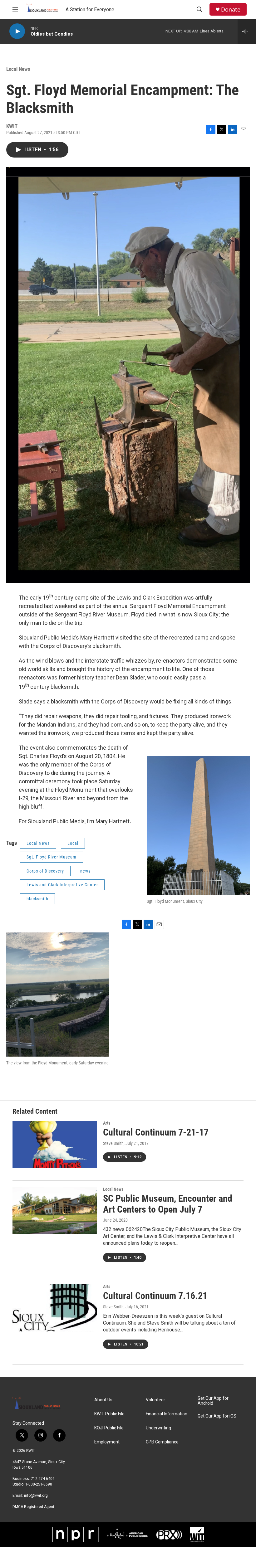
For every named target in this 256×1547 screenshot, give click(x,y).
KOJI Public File (109, 1428)
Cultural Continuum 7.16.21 (155, 1295)
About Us (103, 1400)
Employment (107, 1442)
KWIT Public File (109, 1414)
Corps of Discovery (45, 870)
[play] (17, 31)
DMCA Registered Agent (33, 1507)
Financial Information (166, 1414)
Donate (230, 9)
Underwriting (158, 1428)
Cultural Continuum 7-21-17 (156, 1132)
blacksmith (37, 898)
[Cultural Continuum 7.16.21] (54, 1307)
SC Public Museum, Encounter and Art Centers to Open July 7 (167, 1204)
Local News (18, 69)
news (85, 870)
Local (72, 843)
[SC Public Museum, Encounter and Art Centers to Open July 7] (54, 1210)
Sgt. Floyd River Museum (51, 856)
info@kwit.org (36, 1495)
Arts (106, 1123)
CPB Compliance (162, 1442)
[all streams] (247, 31)
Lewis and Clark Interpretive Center (62, 884)
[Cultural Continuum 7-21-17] (54, 1144)
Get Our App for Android (213, 1401)
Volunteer (155, 1400)
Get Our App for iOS (217, 1416)
